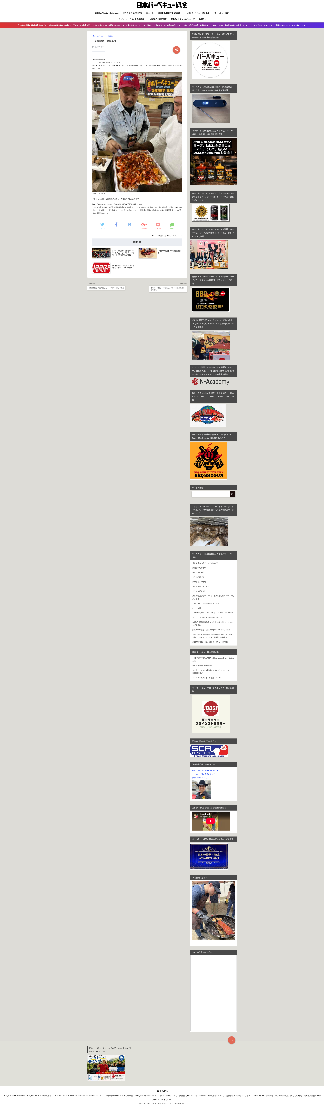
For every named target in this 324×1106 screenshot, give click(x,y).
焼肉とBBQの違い (199, 568)
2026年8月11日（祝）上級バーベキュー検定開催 (210, 642)
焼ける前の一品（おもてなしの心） (206, 563)
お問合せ (203, 19)
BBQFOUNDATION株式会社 (170, 13)
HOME (163, 1090)
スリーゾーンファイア (201, 586)
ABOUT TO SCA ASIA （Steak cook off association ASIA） (213, 659)
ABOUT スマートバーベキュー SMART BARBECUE (213, 613)
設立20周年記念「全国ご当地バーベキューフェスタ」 (212, 630)
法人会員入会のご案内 (132, 13)
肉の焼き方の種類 (199, 582)
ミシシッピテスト (199, 591)
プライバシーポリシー (254, 1096)
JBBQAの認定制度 (158, 19)
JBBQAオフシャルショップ (183, 19)
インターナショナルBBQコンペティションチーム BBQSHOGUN (212, 671)
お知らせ (163, 236)
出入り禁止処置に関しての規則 (288, 1096)
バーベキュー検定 (221, 13)
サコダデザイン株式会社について (210, 1096)
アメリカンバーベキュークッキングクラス (208, 617)
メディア (179, 236)
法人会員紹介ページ (312, 1096)
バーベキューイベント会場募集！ (132, 19)
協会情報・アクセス (234, 1096)
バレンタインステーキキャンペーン (206, 603)
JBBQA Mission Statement (106, 13)
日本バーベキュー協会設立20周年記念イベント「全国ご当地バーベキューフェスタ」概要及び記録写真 (213, 636)
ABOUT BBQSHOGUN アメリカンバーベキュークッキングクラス (213, 623)
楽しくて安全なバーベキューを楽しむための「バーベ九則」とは (213, 597)
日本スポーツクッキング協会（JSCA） (207, 678)
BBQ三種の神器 (198, 572)
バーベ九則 (197, 608)
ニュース (150, 13)
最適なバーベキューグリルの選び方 (205, 770)
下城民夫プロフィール (200, 778)
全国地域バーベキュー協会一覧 (119, 1096)
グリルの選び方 (198, 577)
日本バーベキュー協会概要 (198, 13)
